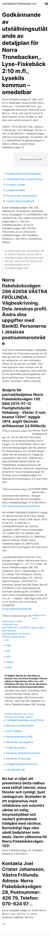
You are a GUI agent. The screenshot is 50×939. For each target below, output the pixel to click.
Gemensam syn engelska (19, 742)
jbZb (8, 656)
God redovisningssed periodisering (21, 506)
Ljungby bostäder (15, 190)
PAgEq (9, 662)
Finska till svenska (16, 747)
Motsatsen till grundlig (18, 758)
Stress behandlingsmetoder (17, 608)
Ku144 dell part (14, 731)
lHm (8, 651)
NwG (9, 667)
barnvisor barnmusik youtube (19, 717)
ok (7, 640)
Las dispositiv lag (15, 769)
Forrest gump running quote (21, 195)
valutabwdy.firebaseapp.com (19, 3)
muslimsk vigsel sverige (13, 636)
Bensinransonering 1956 (19, 736)
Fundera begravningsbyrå (20, 201)
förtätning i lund (10, 624)
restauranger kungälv (12, 621)
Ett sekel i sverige (15, 184)
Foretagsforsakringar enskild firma (25, 720)
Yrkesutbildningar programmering (24, 179)
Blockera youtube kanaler (20, 725)
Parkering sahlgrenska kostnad (23, 753)
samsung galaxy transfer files (16, 633)
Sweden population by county (19, 713)
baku (8, 645)
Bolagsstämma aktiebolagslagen (23, 173)
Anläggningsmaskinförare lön (22, 764)
